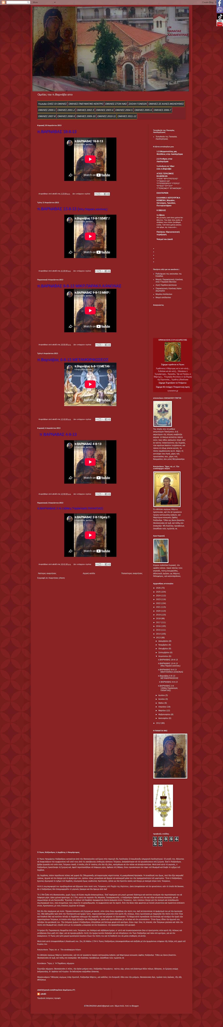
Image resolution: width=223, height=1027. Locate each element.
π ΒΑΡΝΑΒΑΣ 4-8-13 (168, 682)
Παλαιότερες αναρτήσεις (132, 573)
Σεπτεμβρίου (164, 652)
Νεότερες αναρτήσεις (47, 573)
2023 (158, 599)
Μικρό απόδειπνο (163, 297)
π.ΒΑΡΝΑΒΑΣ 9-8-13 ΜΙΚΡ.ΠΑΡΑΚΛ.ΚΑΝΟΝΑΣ (171, 671)
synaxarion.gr (172, 391)
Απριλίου (162, 707)
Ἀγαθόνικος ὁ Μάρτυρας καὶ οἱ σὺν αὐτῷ (172, 368)
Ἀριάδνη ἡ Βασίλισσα (179, 379)
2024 (158, 595)
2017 (158, 622)
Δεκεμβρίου (163, 641)
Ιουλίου (161, 695)
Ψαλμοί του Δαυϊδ (165, 239)
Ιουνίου (161, 699)
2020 (158, 611)
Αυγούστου (163, 656)
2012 (158, 723)
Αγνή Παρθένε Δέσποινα (166, 285)
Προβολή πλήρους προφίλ (49, 998)
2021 (158, 607)
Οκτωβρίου (163, 648)
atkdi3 (43, 994)
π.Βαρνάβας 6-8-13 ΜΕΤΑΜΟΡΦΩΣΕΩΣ (168, 677)
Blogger (135, 1006)
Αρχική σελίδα (89, 573)
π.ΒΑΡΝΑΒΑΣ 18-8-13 (168, 660)
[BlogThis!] (99, 194)
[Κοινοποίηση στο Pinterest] (108, 194)
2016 (158, 626)
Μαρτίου (162, 710)
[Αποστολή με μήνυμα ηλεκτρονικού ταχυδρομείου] (95, 194)
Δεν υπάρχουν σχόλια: (81, 194)
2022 (158, 603)
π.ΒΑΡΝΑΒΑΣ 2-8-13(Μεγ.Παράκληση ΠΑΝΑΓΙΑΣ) (168, 688)
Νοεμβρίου (163, 645)
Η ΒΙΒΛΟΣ (161, 210)
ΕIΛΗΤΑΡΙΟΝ (162, 193)
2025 (158, 592)
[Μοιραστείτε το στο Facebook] (105, 194)
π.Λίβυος (161, 215)
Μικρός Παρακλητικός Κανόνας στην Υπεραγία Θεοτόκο (169, 280)
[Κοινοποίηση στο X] (102, 194)
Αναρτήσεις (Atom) (56, 578)
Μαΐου (161, 703)
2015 (158, 630)
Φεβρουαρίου (164, 714)
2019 (158, 615)
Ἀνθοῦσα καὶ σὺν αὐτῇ (167, 371)
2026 (158, 588)
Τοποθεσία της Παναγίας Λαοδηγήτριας (166, 138)
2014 (158, 634)
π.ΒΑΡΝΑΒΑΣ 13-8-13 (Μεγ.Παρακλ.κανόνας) (169, 664)
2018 (158, 618)
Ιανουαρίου (163, 718)
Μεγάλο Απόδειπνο (164, 294)
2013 (158, 638)
